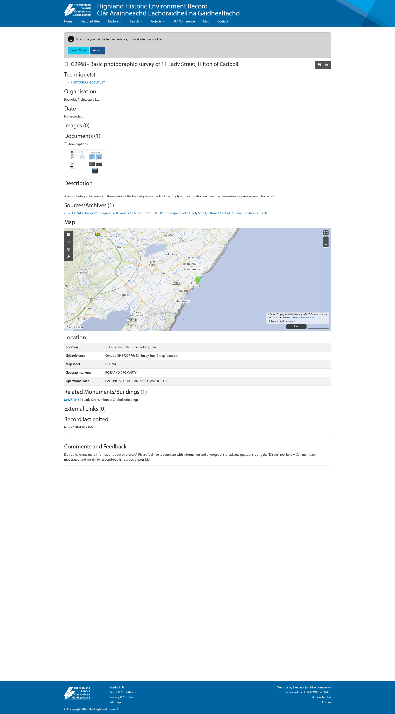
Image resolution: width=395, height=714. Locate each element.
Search (135, 21)
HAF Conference (184, 21)
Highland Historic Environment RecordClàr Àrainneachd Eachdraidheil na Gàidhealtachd (168, 10)
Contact (222, 21)
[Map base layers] (68, 242)
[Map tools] (68, 257)
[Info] (68, 249)
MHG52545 (71, 400)
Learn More (78, 50)
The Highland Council (103, 709)
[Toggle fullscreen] (326, 232)
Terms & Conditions (122, 692)
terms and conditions (304, 318)
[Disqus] (197, 520)
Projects (156, 21)
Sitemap (115, 702)
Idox (313, 687)
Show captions (77, 144)
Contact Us (116, 687)
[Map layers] (68, 235)
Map (206, 21)
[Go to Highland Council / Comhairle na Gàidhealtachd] (77, 8)
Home (68, 21)
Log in (326, 702)
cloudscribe (323, 697)
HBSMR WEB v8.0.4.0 (317, 692)
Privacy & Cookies (121, 697)
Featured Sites (90, 21)
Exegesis (298, 687)
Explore (113, 21)
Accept (97, 50)
